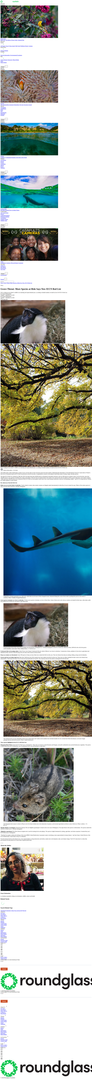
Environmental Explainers (16, 55)
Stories (2, 930)
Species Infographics (5, 55)
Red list (24, 910)
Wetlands (3, 168)
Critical (12, 910)
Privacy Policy (4, 957)
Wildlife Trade (4, 220)
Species (2, 50)
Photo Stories (4, 62)
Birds (2, 110)
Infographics (3, 932)
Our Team (3, 269)
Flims (2, 931)
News (2, 283)
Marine (2, 165)
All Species (3, 107)
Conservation (4, 923)
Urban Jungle (12, 46)
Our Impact (3, 266)
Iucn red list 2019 (18, 910)
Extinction (8, 910)
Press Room (3, 268)
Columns (30, 46)
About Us (3, 265)
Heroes (2, 214)
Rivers (2, 166)
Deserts (2, 161)
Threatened (3, 910)
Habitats (6, 50)
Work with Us (4, 915)
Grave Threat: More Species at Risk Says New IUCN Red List (18, 283)
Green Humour (4, 60)
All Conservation (4, 212)
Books (26, 46)
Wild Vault (17, 46)
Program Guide (4, 940)
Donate (2, 66)
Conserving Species (5, 215)
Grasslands (3, 164)
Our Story (3, 913)
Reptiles (2, 115)
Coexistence (3, 218)
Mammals (3, 114)
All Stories (3, 46)
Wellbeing (22, 46)
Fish (2, 111)
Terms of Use (4, 958)
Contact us (3, 917)
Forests (2, 162)
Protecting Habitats (5, 216)
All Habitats (3, 160)
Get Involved (4, 275)
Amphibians (3, 108)
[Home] (10, 2)
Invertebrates (3, 112)
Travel (7, 46)
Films (2, 61)
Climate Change (4, 219)
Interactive (10, 60)
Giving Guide (4, 941)
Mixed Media (16, 60)
